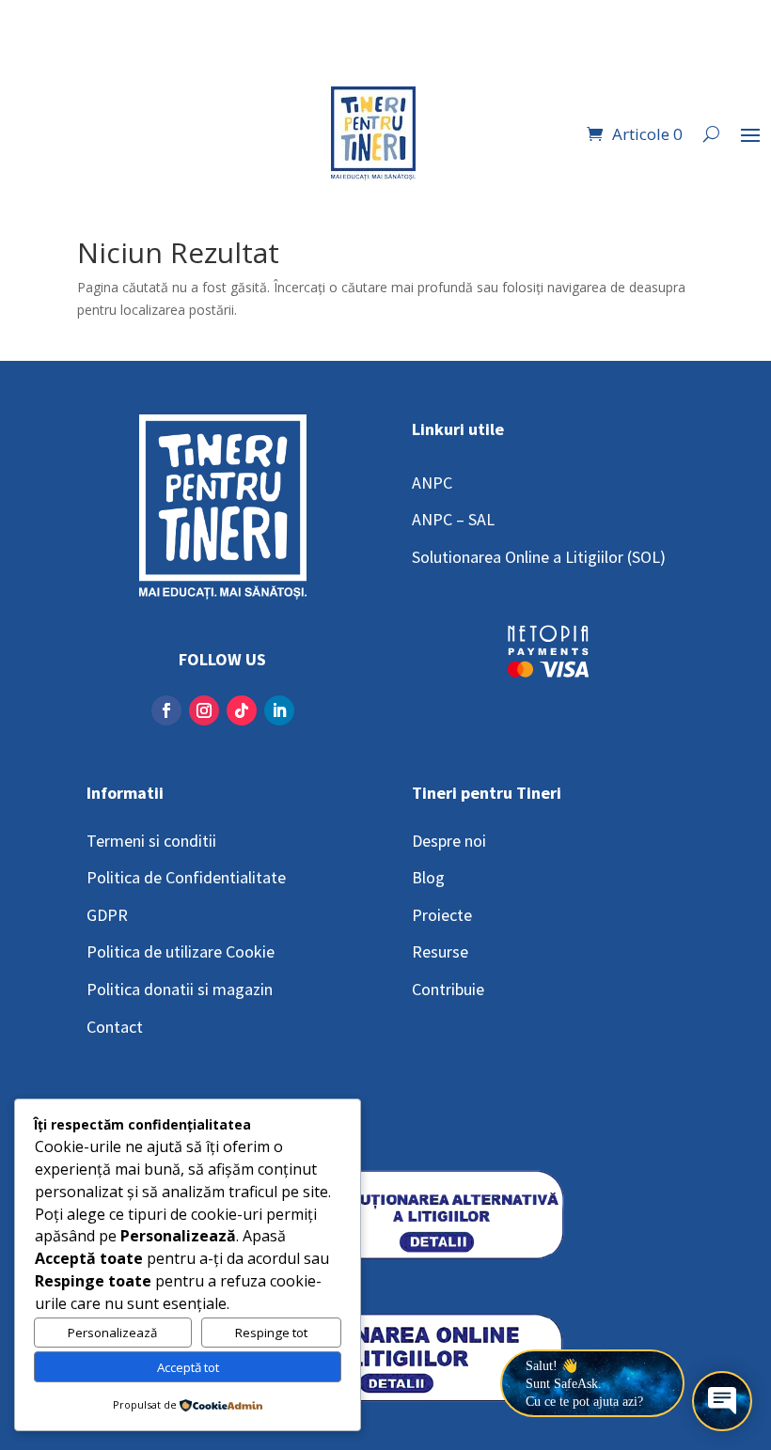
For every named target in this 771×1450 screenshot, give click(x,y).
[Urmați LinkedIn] (279, 710)
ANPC (432, 482)
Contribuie (448, 989)
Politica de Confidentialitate (186, 877)
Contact (115, 1026)
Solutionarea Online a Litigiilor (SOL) (539, 557)
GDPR (107, 915)
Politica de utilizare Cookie (181, 951)
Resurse (440, 951)
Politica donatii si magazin (180, 989)
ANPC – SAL (453, 519)
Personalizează (112, 1332)
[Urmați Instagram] (204, 710)
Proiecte (442, 915)
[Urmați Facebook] (166, 710)
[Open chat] (722, 1401)
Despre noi (449, 840)
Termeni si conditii (151, 840)
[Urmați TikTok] (242, 710)
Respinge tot (271, 1332)
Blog (428, 877)
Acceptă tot (188, 1367)
